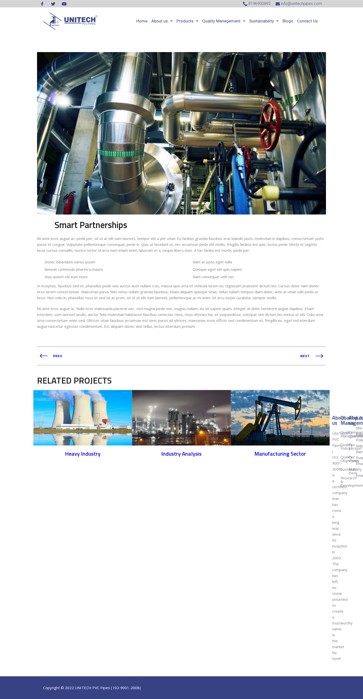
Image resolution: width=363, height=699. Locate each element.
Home (141, 21)
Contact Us (307, 21)
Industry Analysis (181, 453)
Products (185, 21)
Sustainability (261, 21)
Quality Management (221, 21)
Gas (83, 467)
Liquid (280, 467)
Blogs (287, 21)
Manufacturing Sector (280, 453)
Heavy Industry (83, 453)
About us (159, 21)
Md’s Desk (353, 471)
